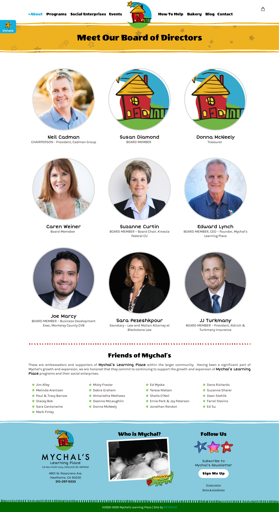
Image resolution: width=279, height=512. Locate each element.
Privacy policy (213, 485)
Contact (225, 14)
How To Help (170, 14)
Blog (209, 14)
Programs (56, 14)
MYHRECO (170, 507)
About (36, 14)
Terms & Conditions (213, 489)
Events (115, 14)
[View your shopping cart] (263, 9)
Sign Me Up (214, 474)
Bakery (194, 14)
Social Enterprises (88, 14)
